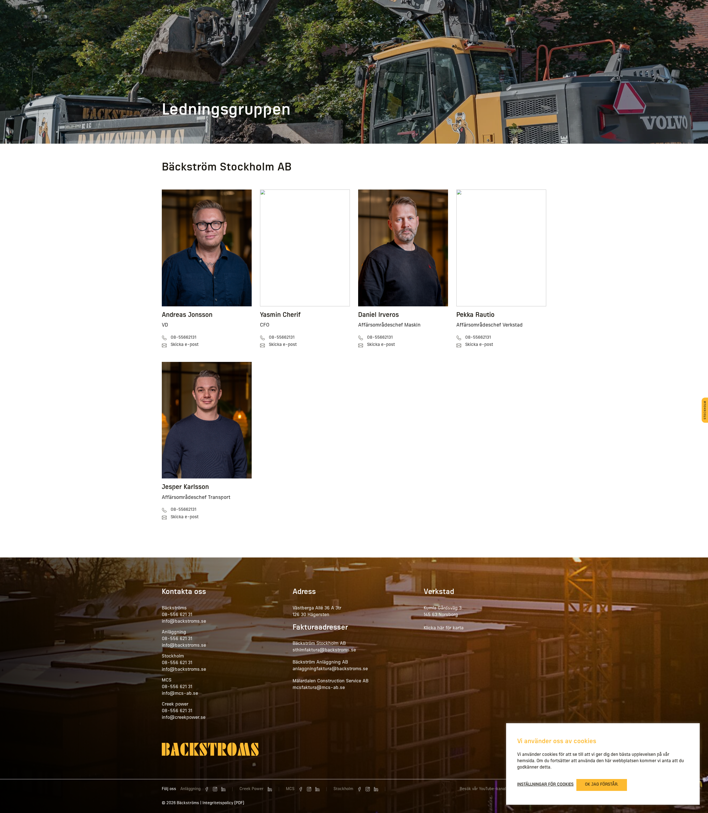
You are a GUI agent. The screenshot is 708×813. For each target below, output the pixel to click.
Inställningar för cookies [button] (545, 785)
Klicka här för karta (444, 628)
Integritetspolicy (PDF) (223, 803)
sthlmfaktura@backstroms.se (324, 650)
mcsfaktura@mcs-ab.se (319, 688)
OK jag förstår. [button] (601, 785)
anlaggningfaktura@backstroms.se (330, 669)
